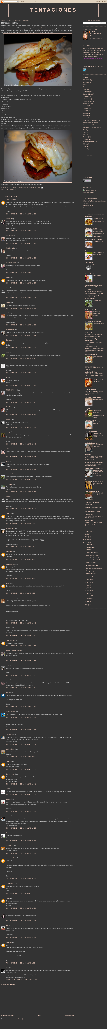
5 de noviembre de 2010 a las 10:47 (21, 769)
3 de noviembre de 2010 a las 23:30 (21, 509)
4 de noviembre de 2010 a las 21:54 (21, 744)
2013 (86, 534)
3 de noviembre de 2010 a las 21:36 (21, 427)
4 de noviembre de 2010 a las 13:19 (21, 646)
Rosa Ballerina (10, 199)
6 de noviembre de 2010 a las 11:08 (21, 908)
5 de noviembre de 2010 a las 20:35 (21, 840)
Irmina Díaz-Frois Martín (13, 650)
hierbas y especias (91, 354)
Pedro (8, 898)
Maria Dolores (10, 749)
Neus (7, 363)
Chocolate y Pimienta (92, 274)
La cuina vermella (90, 389)
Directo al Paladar (38, 28)
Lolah (7, 449)
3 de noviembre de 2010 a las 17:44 (21, 335)
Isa (7, 377)
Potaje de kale (97, 300)
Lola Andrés (9, 734)
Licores (85, 118)
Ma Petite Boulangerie (92, 443)
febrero (89, 598)
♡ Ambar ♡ (9, 845)
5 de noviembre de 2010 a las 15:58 (21, 811)
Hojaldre (85, 115)
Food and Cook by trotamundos (91, 339)
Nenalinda (9, 218)
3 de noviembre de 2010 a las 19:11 (21, 402)
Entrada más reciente (7, 1015)
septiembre (90, 579)
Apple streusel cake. (92, 565)
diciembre (90, 544)
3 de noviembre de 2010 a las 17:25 (21, 273)
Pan (84, 130)
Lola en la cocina (90, 420)
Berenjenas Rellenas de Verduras (96, 313)
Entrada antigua (69, 1015)
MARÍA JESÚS (10, 711)
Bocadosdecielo (90, 251)
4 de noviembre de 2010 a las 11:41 (21, 635)
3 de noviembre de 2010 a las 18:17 (21, 358)
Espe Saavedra (10, 640)
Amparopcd (9, 551)
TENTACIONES (53, 10)
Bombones (86, 87)
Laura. (93, 31)
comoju (8, 432)
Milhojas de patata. (9, 23)
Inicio (39, 1015)
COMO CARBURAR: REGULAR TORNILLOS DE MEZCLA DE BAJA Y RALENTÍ (94, 458)
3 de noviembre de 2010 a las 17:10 (21, 243)
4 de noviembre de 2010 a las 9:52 (20, 593)
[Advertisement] (17, 1000)
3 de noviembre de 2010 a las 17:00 (21, 231)
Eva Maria (9, 484)
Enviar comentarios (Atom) (18, 1019)
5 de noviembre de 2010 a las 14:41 (21, 784)
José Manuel (10, 248)
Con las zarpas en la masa (93, 285)
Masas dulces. (87, 125)
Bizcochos (86, 82)
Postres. (85, 137)
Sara (7, 496)
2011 (86, 539)
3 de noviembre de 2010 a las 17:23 (21, 258)
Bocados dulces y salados (93, 239)
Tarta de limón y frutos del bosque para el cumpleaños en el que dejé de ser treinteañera (98, 233)
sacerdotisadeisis (11, 858)
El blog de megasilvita (92, 296)
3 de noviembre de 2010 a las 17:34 (21, 283)
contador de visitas (88, 192)
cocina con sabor (11, 263)
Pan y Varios (89, 480)
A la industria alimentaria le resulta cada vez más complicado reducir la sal (94, 350)
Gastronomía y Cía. (91, 347)
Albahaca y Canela (91, 228)
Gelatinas (86, 111)
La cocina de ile (90, 378)
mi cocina (88, 454)
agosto (89, 582)
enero (88, 601)
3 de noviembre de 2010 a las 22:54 (21, 479)
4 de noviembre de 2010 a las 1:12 (20, 523)
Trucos (85, 149)
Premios (85, 139)
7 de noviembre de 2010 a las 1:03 (20, 963)
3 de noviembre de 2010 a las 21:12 (21, 415)
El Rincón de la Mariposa (93, 310)
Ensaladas (86, 96)
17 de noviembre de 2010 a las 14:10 (21, 980)
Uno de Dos (88, 514)
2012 (86, 537)
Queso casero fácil (98, 399)
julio (88, 585)
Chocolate (86, 91)
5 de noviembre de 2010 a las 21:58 (21, 853)
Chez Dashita (89, 262)
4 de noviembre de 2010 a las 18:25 (21, 717)
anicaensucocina (11, 598)
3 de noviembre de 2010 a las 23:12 (21, 492)
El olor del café (90, 298)
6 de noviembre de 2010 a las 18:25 (21, 920)
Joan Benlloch (10, 329)
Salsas (85, 144)
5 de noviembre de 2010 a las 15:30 (21, 794)
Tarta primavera (97, 275)
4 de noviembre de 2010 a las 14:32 (21, 675)
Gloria (8, 288)
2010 (86, 542)
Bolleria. (85, 84)
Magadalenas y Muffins (90, 122)
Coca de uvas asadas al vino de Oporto (98, 435)
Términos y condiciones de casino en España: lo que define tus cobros (94, 393)
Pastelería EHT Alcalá (92, 503)
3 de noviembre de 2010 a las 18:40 (21, 385)
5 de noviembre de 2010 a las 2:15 (20, 757)
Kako (7, 833)
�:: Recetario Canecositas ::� (94, 525)
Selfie (94, 264)
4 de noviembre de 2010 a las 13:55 (21, 660)
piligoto (8, 277)
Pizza (84, 134)
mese (7, 461)
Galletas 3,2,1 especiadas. (94, 568)
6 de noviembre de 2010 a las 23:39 (21, 937)
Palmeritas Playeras (98, 323)
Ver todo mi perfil (95, 38)
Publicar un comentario (8, 984)
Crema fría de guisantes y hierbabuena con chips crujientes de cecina (98, 414)
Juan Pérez (9, 407)
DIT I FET (88, 290)
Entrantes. (13, 189)
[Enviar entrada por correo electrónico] (41, 187)
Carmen (8, 340)
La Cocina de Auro (91, 372)
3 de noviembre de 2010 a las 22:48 (21, 456)
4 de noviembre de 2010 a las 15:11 (21, 688)
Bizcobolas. (86, 80)
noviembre (90, 547)
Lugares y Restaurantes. (90, 120)
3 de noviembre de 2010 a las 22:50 (21, 469)
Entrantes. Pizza (88, 101)
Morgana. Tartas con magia (94, 462)
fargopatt (8, 913)
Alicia (7, 352)
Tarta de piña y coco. (92, 555)
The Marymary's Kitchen (93, 511)
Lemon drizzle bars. (92, 552)
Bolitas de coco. (91, 562)
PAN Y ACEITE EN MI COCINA (94, 468)
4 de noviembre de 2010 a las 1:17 (20, 547)
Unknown (8, 513)
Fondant (85, 106)
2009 (86, 605)
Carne (84, 89)
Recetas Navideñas (89, 141)
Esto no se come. (88, 103)
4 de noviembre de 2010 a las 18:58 (21, 729)
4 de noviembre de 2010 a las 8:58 (20, 578)
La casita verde (90, 366)
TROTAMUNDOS (11, 390)
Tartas (85, 146)
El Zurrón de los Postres (93, 321)
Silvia (7, 665)
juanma (8, 816)
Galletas (85, 108)
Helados (85, 113)
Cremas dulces (87, 94)
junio (88, 588)
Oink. (84, 208)
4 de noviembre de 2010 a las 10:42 (21, 623)
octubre (89, 577)
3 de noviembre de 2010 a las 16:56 (21, 214)
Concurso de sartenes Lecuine (93, 522)
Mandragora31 (10, 528)
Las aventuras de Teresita (93, 397)
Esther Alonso (10, 774)
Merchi (8, 799)
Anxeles (8, 302)
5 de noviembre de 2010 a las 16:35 (21, 828)
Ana (7, 925)
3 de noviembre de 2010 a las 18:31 (21, 373)
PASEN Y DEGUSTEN (92, 491)
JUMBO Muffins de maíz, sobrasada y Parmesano (98, 483)
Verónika (8, 419)
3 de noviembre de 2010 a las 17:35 (21, 308)
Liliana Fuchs (10, 564)
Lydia (7, 680)
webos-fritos (89, 520)
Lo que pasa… (10, 883)
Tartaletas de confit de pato (92, 287)
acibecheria (88, 216)
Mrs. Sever (9, 235)
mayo (88, 590)
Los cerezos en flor (91, 431)
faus (7, 968)
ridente (8, 692)
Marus (8, 722)
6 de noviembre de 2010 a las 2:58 (20, 893)
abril (88, 593)
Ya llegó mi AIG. (91, 573)
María (7, 583)
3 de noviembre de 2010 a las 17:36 (21, 325)
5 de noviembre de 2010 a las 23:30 (21, 879)
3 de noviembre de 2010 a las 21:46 (21, 444)
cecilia (8, 313)
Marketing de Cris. (88, 205)
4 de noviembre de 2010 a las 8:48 (20, 559)
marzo (89, 596)
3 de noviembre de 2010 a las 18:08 (21, 348)
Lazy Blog (88, 409)
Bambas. (89, 549)
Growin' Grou (88, 504)
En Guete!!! (88, 333)
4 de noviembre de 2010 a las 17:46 (21, 707)
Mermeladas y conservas (90, 127)
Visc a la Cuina (10, 474)
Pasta (84, 132)
